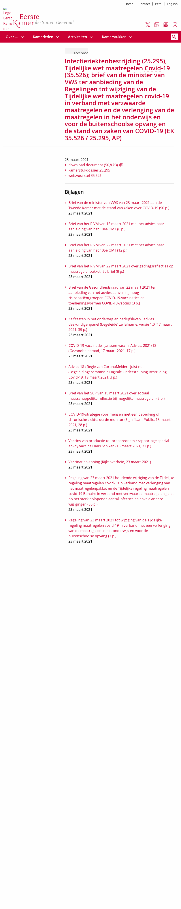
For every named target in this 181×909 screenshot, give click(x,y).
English (172, 4)
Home (129, 4)
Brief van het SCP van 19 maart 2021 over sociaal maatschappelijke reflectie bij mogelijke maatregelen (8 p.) (116, 396)
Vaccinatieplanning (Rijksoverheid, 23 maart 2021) (109, 461)
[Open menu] (22, 37)
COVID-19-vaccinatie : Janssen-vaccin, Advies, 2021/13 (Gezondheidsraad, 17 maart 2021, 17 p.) (112, 348)
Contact (144, 4)
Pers (158, 4)
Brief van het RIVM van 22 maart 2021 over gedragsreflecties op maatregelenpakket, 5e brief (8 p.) (120, 269)
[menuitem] (12, 37)
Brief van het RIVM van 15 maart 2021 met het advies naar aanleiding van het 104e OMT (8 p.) (116, 226)
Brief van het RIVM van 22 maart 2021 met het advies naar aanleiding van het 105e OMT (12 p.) (116, 248)
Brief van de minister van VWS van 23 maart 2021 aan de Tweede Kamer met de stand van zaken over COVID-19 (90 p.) (118, 205)
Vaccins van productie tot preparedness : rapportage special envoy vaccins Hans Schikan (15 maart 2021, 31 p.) (118, 443)
